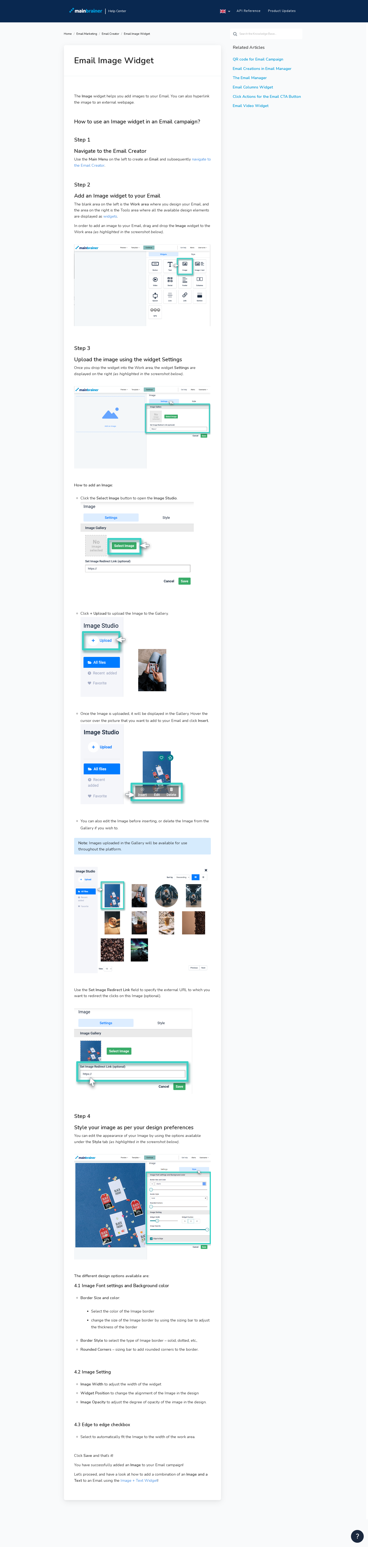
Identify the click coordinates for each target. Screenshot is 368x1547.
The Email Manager (250, 77)
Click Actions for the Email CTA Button (267, 96)
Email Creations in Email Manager (262, 68)
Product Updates (282, 11)
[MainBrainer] (86, 11)
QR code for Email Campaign (258, 59)
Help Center (117, 11)
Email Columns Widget (253, 87)
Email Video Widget (251, 105)
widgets (110, 216)
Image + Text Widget (139, 1480)
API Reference (249, 11)
